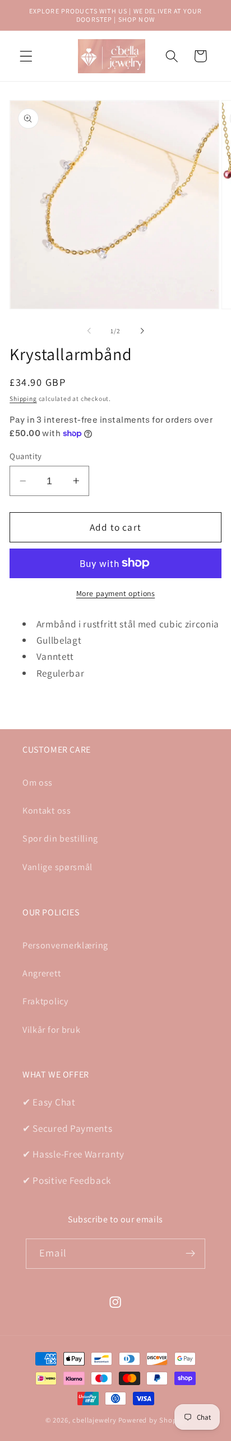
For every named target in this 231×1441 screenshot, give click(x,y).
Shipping (23, 398)
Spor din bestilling (60, 838)
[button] (26, 56)
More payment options (115, 593)
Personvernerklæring (65, 945)
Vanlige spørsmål (57, 867)
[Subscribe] (190, 1254)
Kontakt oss (46, 810)
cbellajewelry (94, 1420)
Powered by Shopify (152, 1420)
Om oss (37, 782)
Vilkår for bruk (51, 1030)
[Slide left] (89, 331)
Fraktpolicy (45, 1001)
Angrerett (41, 973)
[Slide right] (142, 331)
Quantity (26, 456)
